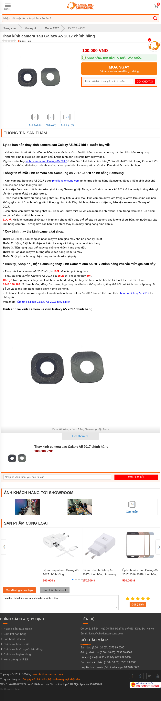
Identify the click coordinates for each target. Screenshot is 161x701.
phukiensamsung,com (66, 180)
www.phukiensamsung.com (47, 674)
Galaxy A (30, 28)
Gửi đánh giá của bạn (19, 590)
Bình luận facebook (55, 590)
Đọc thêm (79, 436)
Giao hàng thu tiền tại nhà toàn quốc (114, 57)
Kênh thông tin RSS (15, 659)
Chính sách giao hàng (17, 654)
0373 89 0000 (116, 647)
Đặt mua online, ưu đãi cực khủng (119, 69)
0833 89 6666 (124, 652)
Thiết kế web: (10, 689)
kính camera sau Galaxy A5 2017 (46, 161)
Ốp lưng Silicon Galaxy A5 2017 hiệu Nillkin (43, 301)
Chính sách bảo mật (16, 644)
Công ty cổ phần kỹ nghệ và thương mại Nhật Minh (52, 679)
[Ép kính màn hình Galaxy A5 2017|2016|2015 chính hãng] (140, 562)
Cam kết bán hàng (15, 633)
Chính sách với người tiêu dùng (23, 649)
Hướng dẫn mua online (17, 628)
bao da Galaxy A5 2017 (134, 293)
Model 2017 (52, 28)
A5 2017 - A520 (76, 28)
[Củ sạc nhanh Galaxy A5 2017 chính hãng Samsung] (100, 562)
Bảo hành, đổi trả (14, 639)
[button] (72, 579)
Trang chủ (9, 28)
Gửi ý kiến (138, 604)
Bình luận (24, 41)
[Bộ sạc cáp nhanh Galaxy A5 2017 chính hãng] (61, 562)
